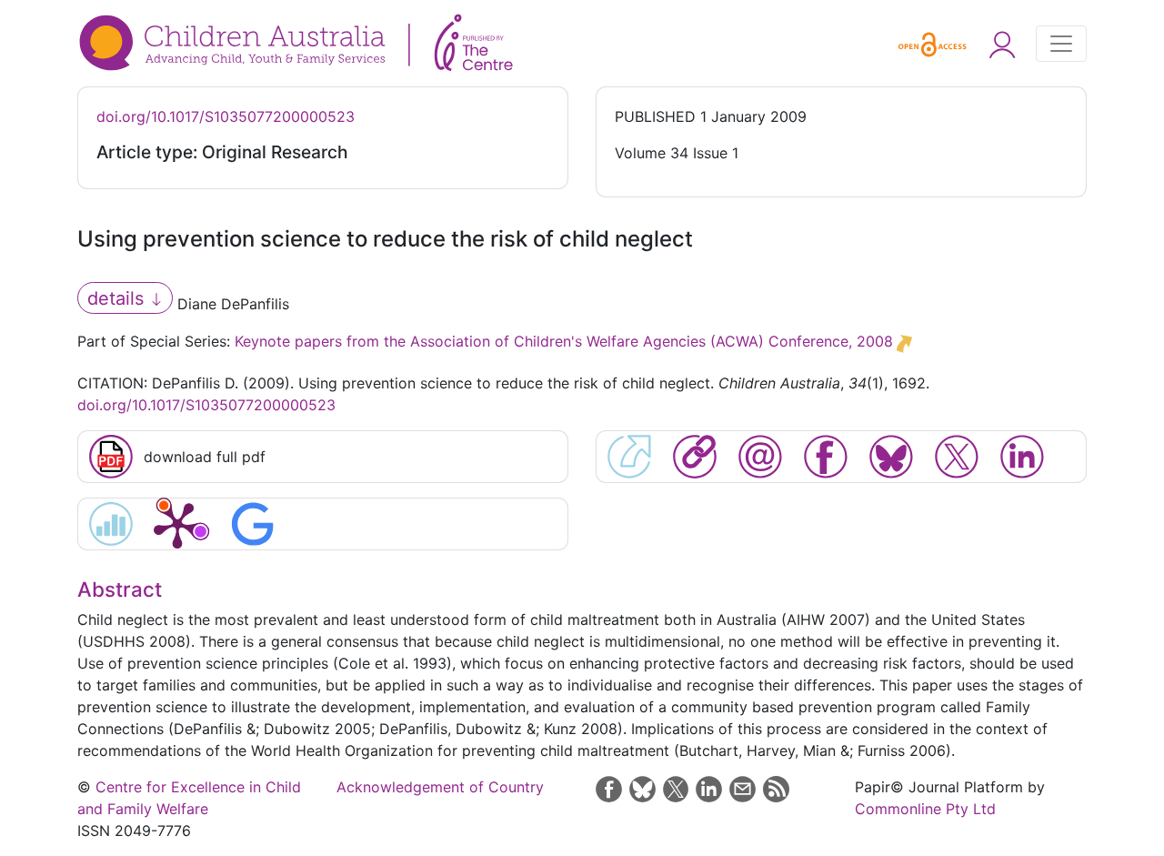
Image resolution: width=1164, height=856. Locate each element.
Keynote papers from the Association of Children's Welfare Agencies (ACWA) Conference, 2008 (564, 341)
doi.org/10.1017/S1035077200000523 (225, 116)
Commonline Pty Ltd (925, 809)
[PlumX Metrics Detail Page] (177, 524)
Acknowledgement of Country (440, 787)
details (118, 298)
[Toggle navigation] (1061, 43)
